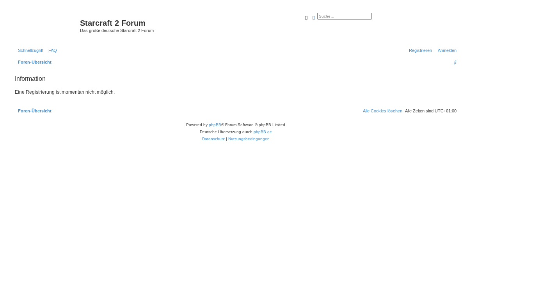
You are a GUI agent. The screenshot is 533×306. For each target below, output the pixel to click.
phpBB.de (263, 132)
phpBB (215, 125)
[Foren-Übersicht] (46, 25)
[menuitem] (51, 50)
